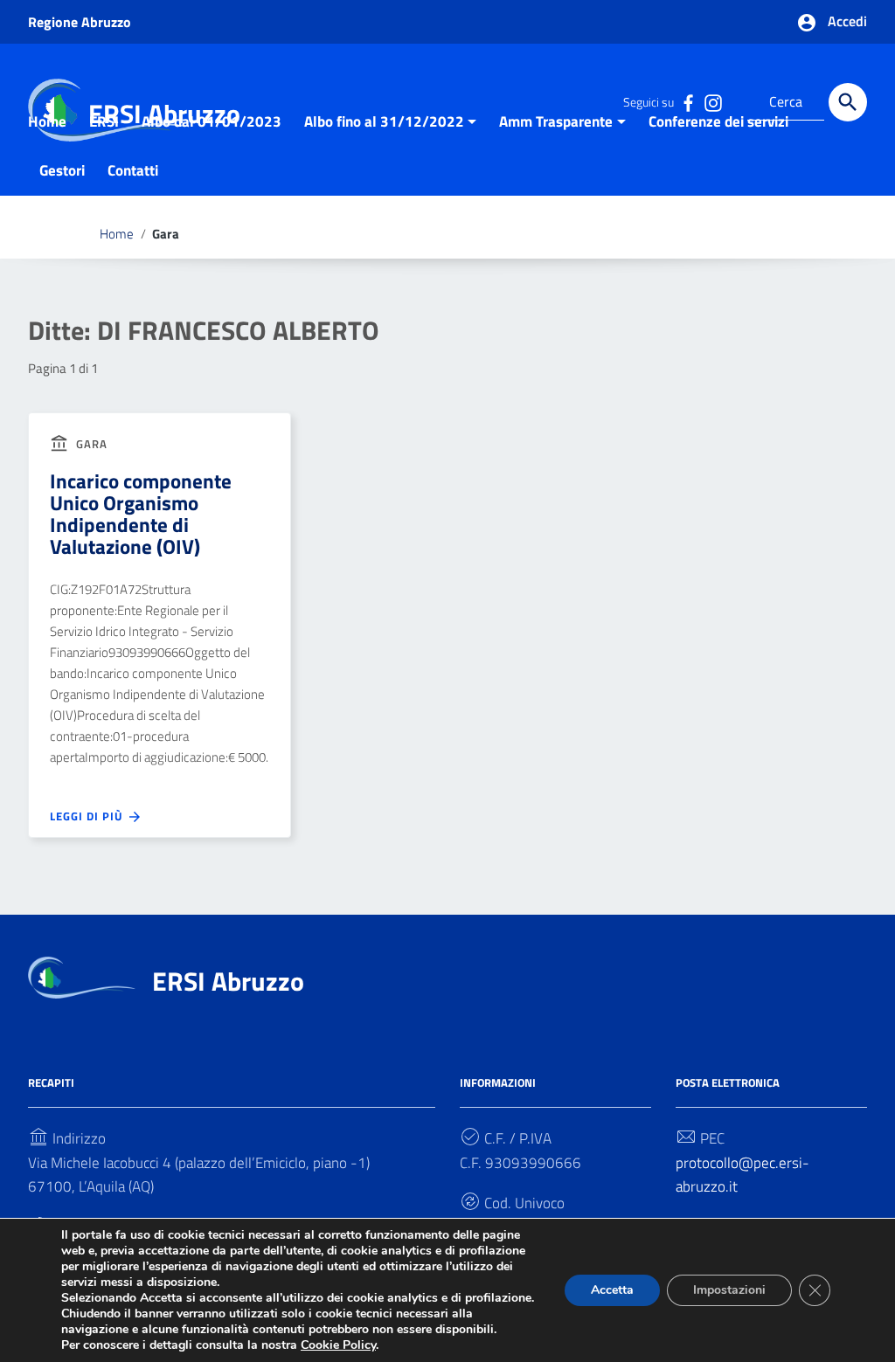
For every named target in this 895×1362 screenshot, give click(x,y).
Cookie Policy (338, 1345)
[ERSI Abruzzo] (81, 975)
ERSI (104, 121)
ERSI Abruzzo (228, 981)
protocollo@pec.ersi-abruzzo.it (742, 1174)
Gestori (62, 170)
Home (47, 121)
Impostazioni (729, 1290)
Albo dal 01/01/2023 (211, 121)
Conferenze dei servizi (718, 121)
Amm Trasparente (556, 121)
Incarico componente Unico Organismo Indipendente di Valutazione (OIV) (141, 514)
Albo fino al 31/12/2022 (384, 121)
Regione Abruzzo (79, 21)
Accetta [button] (612, 1290)
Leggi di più (88, 816)
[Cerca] (848, 102)
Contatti (133, 170)
